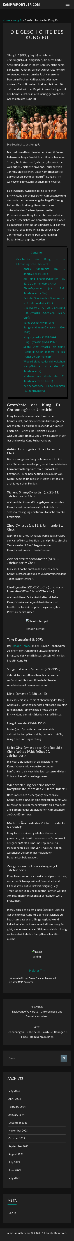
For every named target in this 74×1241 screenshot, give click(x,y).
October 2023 (16, 1138)
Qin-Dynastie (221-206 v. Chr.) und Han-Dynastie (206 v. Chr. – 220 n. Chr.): (44, 312)
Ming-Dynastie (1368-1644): (40, 337)
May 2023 (14, 1178)
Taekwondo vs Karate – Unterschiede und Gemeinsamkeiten (37, 1011)
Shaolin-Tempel (22, 646)
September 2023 (18, 1146)
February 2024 (17, 1106)
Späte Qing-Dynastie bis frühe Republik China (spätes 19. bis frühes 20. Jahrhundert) (44, 351)
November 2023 (18, 1130)
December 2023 (17, 1122)
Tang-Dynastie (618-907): (39, 322)
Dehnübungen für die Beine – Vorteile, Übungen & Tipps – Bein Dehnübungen (37, 1032)
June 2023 (14, 1170)
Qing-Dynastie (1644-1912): (40, 342)
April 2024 (14, 1099)
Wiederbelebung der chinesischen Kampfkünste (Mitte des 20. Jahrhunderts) (44, 366)
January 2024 (16, 1114)
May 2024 (14, 1091)
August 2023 (15, 1154)
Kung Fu (17, 20)
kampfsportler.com (21, 4)
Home (6, 20)
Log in (12, 1212)
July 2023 (14, 1162)
